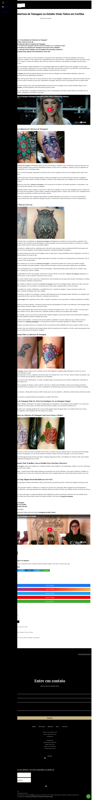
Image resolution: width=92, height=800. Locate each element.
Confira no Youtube (49, 597)
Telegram (37, 570)
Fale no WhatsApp (49, 601)
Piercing (50, 726)
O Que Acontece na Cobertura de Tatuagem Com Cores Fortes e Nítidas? (37, 47)
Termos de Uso (29, 796)
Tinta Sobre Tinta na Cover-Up (23, 42)
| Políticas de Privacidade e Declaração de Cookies (42, 796)
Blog (57, 726)
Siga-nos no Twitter (49, 593)
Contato (64, 726)
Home (34, 726)
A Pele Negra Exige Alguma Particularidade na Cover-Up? (32, 51)
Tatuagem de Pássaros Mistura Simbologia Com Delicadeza (27, 637)
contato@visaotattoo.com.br (49, 748)
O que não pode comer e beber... (21, 626)
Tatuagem (41, 726)
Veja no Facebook (50, 585)
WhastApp (46, 570)
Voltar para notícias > (84, 654)
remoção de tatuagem (67, 496)
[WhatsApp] (88, 796)
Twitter (21, 570)
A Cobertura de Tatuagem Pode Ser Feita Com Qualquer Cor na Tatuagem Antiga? (42, 45)
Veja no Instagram (50, 589)
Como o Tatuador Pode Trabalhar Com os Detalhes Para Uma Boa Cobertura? (38, 49)
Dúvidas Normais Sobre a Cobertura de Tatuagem (29, 44)
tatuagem (32, 794)
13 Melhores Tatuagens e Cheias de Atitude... (23, 632)
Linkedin (29, 570)
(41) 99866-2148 (50, 740)
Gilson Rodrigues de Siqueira (19, 560)
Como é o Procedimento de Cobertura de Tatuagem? (30, 40)
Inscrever (19, 780)
